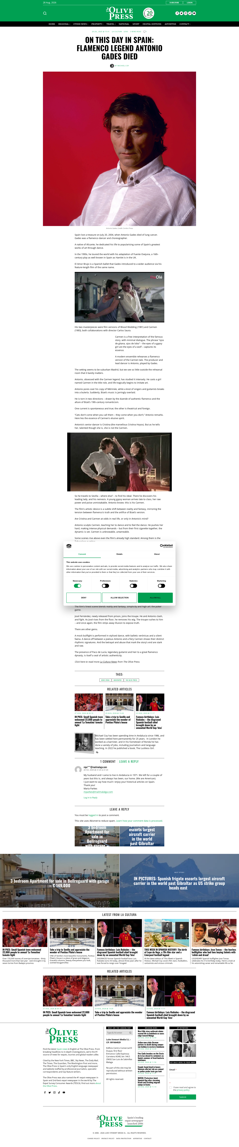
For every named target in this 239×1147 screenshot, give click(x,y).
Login (189, 2)
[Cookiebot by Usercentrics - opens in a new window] (162, 546)
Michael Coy (123, 66)
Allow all (155, 598)
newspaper (117, 680)
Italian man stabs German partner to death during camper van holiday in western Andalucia (151, 1044)
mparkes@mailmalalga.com (98, 791)
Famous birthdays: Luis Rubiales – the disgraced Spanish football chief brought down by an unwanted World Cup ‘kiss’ (149, 722)
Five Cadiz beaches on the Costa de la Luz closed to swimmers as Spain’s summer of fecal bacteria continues (151, 1056)
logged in (93, 815)
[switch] (105, 586)
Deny (83, 598)
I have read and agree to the (184, 1088)
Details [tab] (120, 554)
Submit (182, 1097)
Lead (126, 32)
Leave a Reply (129, 761)
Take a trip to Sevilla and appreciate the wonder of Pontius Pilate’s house (117, 719)
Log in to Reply (90, 797)
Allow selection (120, 598)
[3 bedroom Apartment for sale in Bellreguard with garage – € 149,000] (97, 836)
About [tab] (157, 554)
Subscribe (174, 2)
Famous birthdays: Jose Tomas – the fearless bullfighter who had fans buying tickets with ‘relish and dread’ (214, 952)
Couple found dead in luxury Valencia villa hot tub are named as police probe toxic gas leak (150, 1069)
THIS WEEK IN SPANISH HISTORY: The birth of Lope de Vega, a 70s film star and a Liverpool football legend (165, 952)
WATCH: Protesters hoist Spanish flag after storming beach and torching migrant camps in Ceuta (149, 1081)
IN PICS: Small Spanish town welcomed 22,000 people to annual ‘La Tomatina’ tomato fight (89, 720)
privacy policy (183, 1090)
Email (173, 1070)
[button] (130, 1032)
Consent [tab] (82, 554)
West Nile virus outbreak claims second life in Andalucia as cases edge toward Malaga (151, 1033)
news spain (105, 680)
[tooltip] (177, 13)
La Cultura (117, 32)
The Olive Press (131, 680)
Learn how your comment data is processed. (139, 820)
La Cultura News (108, 661)
